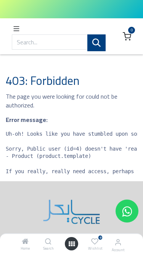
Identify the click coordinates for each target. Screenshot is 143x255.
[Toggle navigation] (16, 28)
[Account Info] (118, 242)
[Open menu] (72, 244)
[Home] (25, 241)
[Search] (48, 241)
